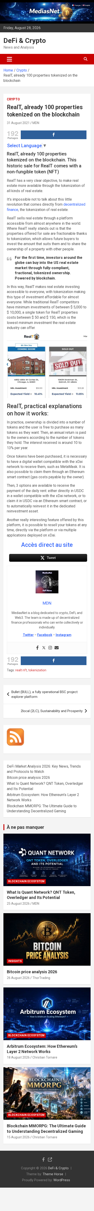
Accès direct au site (47, 545)
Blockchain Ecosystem (26, 881)
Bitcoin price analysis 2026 (28, 777)
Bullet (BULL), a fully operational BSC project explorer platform (44, 694)
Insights (15, 961)
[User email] (57, 648)
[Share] (53, 134)
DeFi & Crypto (24, 40)
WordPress (61, 1180)
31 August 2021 (18, 123)
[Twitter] (44, 648)
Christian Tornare (44, 1057)
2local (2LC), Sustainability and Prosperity (52, 711)
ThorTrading (41, 978)
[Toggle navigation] (9, 59)
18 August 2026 (18, 1057)
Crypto (13, 99)
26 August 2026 (18, 978)
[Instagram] (50, 648)
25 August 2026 (18, 903)
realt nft (21, 670)
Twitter (28, 635)
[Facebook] (37, 648)
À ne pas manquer (25, 827)
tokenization (37, 670)
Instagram (63, 635)
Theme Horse (53, 1174)
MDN (35, 123)
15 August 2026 (18, 1137)
